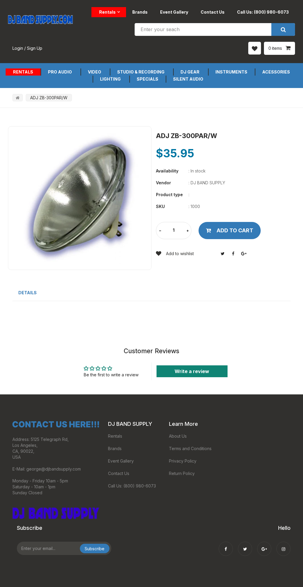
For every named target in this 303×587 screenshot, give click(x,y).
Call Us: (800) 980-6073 (263, 12)
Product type (169, 194)
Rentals (107, 12)
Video (94, 71)
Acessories (276, 71)
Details (27, 292)
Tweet (222, 253)
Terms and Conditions (190, 448)
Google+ (244, 253)
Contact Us (213, 12)
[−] (160, 231)
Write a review (192, 371)
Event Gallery (174, 12)
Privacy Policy (182, 460)
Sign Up (34, 48)
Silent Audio (188, 78)
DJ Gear (189, 71)
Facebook (233, 253)
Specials (147, 78)
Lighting (110, 78)
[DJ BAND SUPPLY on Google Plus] (264, 545)
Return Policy (182, 473)
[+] (187, 231)
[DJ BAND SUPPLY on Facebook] (226, 545)
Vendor (163, 182)
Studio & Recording (141, 71)
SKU (160, 206)
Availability (167, 170)
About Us (178, 436)
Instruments (231, 71)
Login (17, 48)
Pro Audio (60, 71)
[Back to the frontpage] (18, 97)
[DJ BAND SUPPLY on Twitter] (245, 545)
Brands (140, 12)
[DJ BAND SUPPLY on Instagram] (283, 545)
